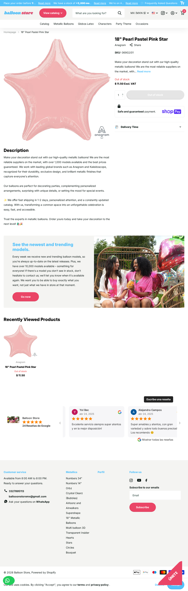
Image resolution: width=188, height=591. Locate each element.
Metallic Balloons (64, 23)
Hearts (70, 537)
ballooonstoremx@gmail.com (27, 496)
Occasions (142, 23)
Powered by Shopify (43, 572)
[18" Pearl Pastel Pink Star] (20, 341)
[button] (123, 91)
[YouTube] (139, 480)
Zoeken (120, 13)
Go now (26, 296)
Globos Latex (86, 23)
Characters (104, 23)
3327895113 (16, 491)
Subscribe (142, 507)
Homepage (10, 32)
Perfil (101, 472)
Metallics (71, 472)
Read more (44, 3)
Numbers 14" (74, 483)
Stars (69, 542)
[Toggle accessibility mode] (182, 3)
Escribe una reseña (159, 399)
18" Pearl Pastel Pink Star (20, 366)
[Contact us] (9, 580)
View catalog (51, 12)
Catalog (44, 23)
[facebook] (146, 480)
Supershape (73, 512)
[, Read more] (164, 13)
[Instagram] (131, 480)
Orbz (69, 488)
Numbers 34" (74, 478)
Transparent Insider (77, 532)
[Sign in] (174, 13)
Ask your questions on (29, 501)
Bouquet (71, 552)
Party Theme (123, 23)
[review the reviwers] (117, 411)
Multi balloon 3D (75, 527)
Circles (70, 547)
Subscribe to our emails (144, 487)
